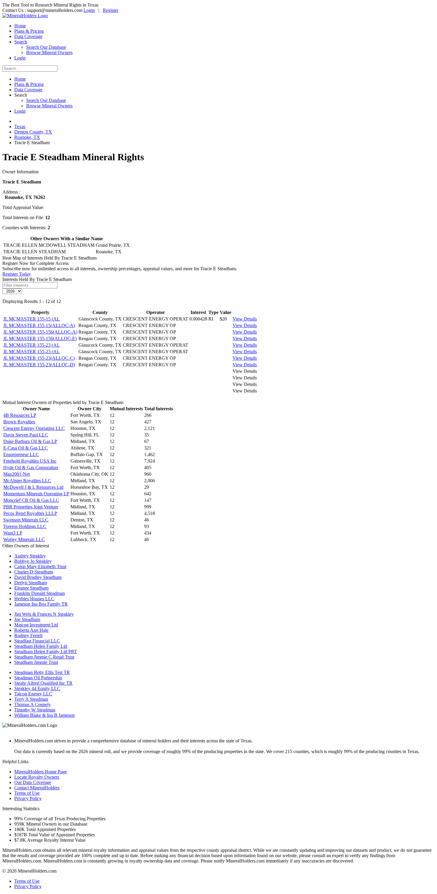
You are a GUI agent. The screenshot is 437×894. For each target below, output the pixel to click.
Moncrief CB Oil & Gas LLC (31, 500)
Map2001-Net (16, 474)
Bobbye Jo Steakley (33, 561)
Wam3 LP (12, 532)
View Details (244, 318)
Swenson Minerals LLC (25, 519)
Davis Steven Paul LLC (25, 434)
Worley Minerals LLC (24, 539)
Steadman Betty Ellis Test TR (42, 672)
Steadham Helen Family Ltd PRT (45, 651)
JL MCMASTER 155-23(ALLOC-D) (39, 364)
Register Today (16, 273)
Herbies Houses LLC (34, 598)
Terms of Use (27, 793)
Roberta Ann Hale (31, 630)
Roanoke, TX (27, 137)
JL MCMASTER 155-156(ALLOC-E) (40, 338)
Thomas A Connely (32, 704)
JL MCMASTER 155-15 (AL (31, 318)
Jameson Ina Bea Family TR (41, 604)
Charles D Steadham (33, 571)
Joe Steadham (27, 619)
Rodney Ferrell (28, 635)
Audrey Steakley (30, 555)
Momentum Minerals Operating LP (36, 493)
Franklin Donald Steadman (39, 593)
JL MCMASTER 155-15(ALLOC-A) (39, 325)
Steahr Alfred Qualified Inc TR (43, 683)
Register (110, 10)
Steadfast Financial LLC (37, 640)
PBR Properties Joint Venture (30, 506)
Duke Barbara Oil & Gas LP (30, 441)
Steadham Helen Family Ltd (40, 646)
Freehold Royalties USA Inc (29, 461)
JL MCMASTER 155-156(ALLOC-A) (40, 331)
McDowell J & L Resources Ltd (33, 487)
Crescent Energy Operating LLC (34, 428)
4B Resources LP (19, 415)
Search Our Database (46, 47)
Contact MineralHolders (36, 787)
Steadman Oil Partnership (38, 677)
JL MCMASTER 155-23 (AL (31, 345)
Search (20, 41)
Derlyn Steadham (30, 582)
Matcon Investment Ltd (36, 624)
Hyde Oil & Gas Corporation (30, 467)
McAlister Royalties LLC (27, 480)
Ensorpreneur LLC (21, 454)
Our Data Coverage (32, 782)
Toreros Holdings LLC (24, 526)
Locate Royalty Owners (36, 777)
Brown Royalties (19, 421)
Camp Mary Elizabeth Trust (40, 566)
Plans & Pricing (29, 31)
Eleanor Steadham (31, 587)
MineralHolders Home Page (40, 771)
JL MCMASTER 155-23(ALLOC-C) (39, 358)
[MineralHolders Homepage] (25, 15)
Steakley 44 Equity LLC (37, 688)
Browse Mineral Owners (49, 52)
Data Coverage (28, 36)
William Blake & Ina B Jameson (44, 715)
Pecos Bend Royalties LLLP (30, 513)
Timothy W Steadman (34, 709)
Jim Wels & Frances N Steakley (44, 614)
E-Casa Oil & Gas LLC (25, 447)
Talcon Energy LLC (33, 693)
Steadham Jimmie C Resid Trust (44, 656)
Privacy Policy (28, 798)
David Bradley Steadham (38, 577)
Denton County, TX (33, 131)
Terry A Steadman (31, 699)
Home (20, 25)
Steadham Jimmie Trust (36, 662)
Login (89, 10)
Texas (19, 126)
